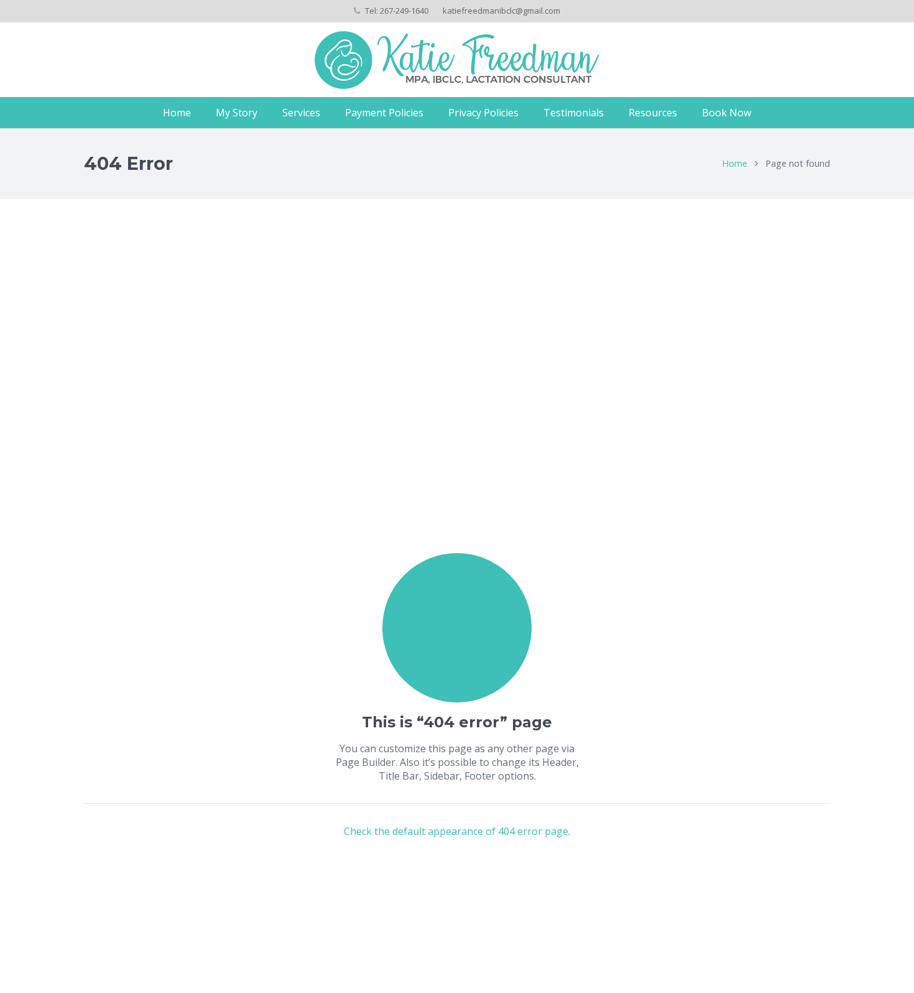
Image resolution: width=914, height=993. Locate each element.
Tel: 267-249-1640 (396, 10)
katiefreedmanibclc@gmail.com (501, 10)
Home (734, 163)
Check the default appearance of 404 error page (456, 831)
